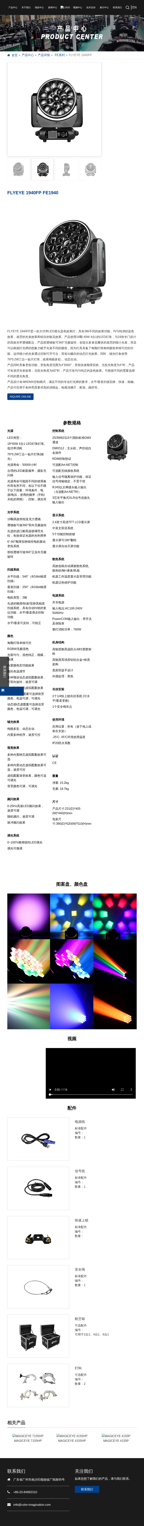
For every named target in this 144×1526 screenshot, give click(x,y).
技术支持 (90, 7)
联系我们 (117, 7)
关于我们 (26, 7)
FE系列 (59, 55)
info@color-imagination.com (32, 1504)
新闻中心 (52, 7)
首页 (15, 55)
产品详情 (44, 55)
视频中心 (77, 7)
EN (134, 7)
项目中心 (39, 7)
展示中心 (104, 7)
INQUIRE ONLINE (20, 396)
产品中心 (12, 7)
